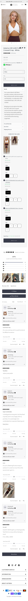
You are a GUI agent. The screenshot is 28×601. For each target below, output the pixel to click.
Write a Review (16, 296)
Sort (13, 301)
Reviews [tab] (5, 286)
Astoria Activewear (17, 596)
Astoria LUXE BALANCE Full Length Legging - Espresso (14, 181)
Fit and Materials (7, 123)
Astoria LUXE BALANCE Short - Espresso (14, 208)
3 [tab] (15, 43)
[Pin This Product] (24, 48)
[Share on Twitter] (22, 48)
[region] (14, 277)
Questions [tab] (13, 286)
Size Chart (6, 126)
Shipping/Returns (8, 129)
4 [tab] (16, 43)
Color (5, 68)
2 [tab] (13, 43)
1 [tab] (11, 43)
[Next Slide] (24, 277)
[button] (10, 53)
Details (5, 89)
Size (4, 76)
